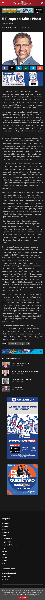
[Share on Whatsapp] (26, 68)
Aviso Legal (6, 576)
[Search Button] (42, 3)
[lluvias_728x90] (22, 351)
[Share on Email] (40, 68)
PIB (28, 344)
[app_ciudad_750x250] (22, 78)
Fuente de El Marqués (9, 545)
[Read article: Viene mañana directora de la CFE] (6, 365)
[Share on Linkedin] (19, 68)
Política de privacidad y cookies (30, 595)
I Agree (23, 597)
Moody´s (21, 344)
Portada (4, 557)
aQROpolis (5, 526)
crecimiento (13, 344)
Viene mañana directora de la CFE (23, 363)
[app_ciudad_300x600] (22, 427)
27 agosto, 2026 (18, 366)
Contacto (5, 579)
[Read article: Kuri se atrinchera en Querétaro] (6, 381)
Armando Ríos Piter (10, 27)
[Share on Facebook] (5, 68)
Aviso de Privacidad (9, 573)
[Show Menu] (3, 3)
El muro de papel (17, 387)
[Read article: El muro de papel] (6, 389)
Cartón (4, 529)
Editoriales (5, 532)
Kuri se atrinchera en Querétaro (22, 379)
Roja (3, 563)
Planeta (4, 554)
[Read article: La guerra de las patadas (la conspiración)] (6, 373)
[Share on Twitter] (12, 68)
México (4, 551)
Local (4, 548)
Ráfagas (4, 560)
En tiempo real (7, 539)
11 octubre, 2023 (25, 27)
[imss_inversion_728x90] (22, 11)
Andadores (5, 523)
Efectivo (4, 535)
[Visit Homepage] (22, 3)
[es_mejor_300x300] (22, 479)
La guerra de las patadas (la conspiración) (26, 371)
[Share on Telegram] (33, 68)
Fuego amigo (6, 542)
